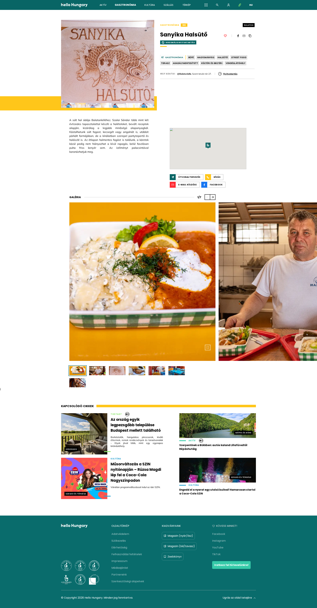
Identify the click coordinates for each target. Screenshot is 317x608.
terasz (165, 63)
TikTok (216, 554)
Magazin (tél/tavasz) (181, 546)
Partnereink (119, 574)
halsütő (223, 57)
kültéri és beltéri (211, 63)
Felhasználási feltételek (126, 554)
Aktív (192, 441)
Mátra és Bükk (243, 433)
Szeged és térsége (76, 494)
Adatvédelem (120, 534)
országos (71, 449)
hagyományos (205, 57)
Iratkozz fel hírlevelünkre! (231, 565)
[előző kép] (207, 197)
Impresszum (119, 561)
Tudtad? (116, 414)
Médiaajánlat (119, 568)
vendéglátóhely (235, 63)
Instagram (219, 541)
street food (239, 57)
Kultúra (116, 459)
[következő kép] (212, 197)
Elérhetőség (119, 547)
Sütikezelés (118, 541)
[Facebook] (238, 36)
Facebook (218, 534)
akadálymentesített (185, 63)
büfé (191, 57)
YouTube (217, 547)
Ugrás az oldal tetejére (237, 598)
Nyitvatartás (230, 73)
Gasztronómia (169, 25)
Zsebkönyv (175, 556)
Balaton (248, 25)
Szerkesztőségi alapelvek (127, 581)
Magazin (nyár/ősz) (180, 536)
